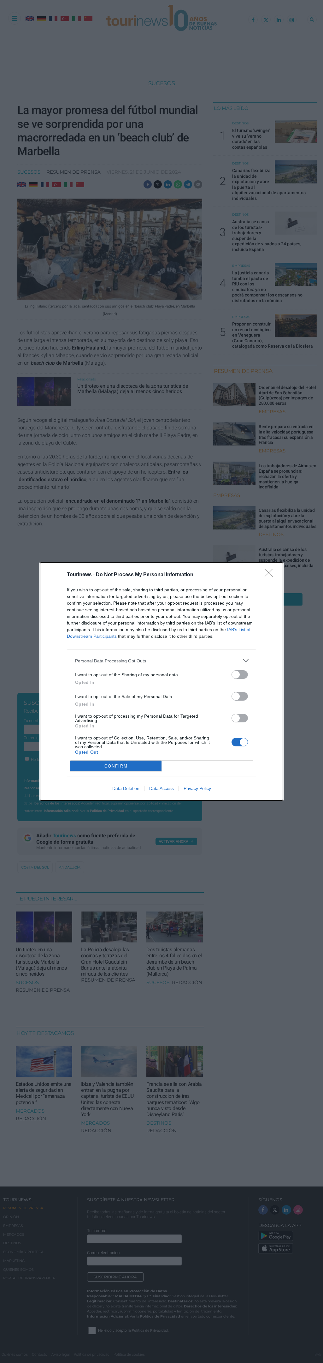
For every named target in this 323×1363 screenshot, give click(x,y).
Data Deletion (125, 788)
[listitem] (161, 660)
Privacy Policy (197, 788)
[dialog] (161, 681)
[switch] (240, 674)
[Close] (271, 575)
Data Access (161, 788)
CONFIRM (116, 766)
